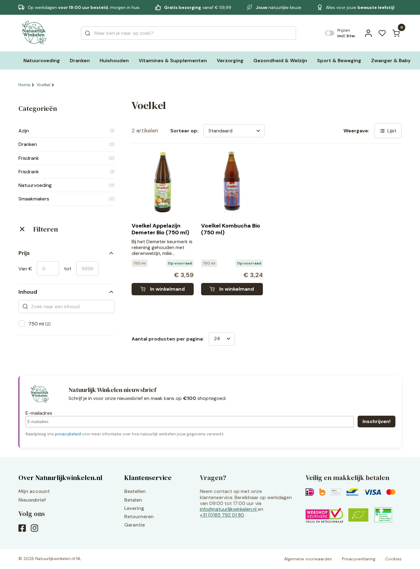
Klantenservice (148, 477)
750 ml (39, 324)
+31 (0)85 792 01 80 (222, 515)
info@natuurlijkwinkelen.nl (228, 509)
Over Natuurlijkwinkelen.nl (60, 477)
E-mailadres (39, 413)
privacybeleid (68, 434)
